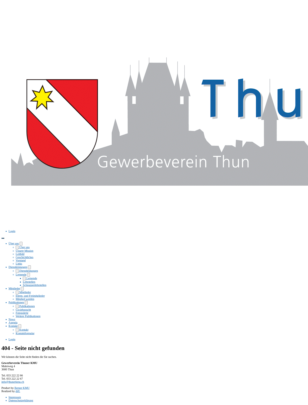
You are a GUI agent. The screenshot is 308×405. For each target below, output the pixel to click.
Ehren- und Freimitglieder (30, 295)
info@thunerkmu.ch (12, 381)
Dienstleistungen (18, 267)
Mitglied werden (25, 299)
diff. (18, 391)
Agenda (13, 322)
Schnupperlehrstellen (34, 285)
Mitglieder (14, 288)
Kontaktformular (25, 333)
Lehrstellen (29, 281)
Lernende (21, 274)
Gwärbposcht (23, 309)
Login (12, 231)
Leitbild (20, 254)
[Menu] (2, 238)
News (12, 319)
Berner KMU (22, 387)
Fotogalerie (22, 312)
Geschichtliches (24, 257)
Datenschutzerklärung (21, 400)
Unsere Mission (24, 250)
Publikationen (16, 302)
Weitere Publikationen (28, 316)
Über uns (14, 243)
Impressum (15, 397)
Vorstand (21, 260)
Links (19, 263)
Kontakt (13, 326)
